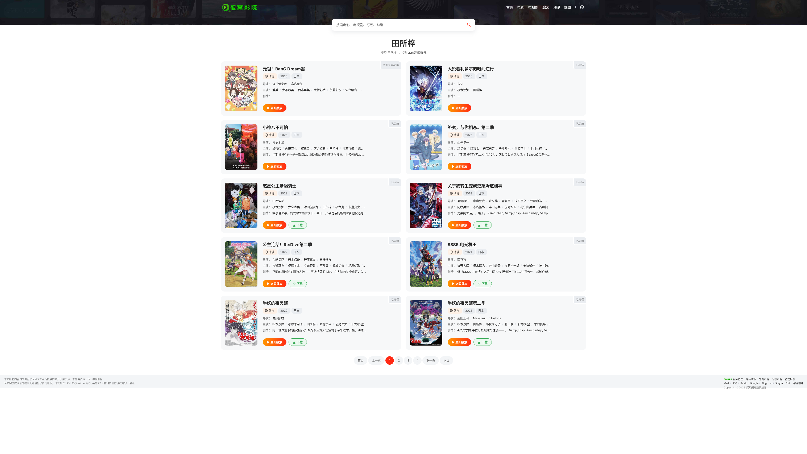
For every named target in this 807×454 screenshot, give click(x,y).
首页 (361, 360)
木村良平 (325, 324)
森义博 (493, 201)
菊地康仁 (463, 201)
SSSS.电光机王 (462, 244)
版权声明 (777, 379)
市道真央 (354, 207)
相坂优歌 (354, 265)
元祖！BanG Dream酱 (284, 68)
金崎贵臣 (278, 259)
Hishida (496, 318)
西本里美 (304, 90)
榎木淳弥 (463, 90)
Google (754, 383)
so (771, 383)
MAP (726, 383)
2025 (283, 76)
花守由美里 (527, 207)
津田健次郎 (311, 207)
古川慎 (543, 207)
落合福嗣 (320, 148)
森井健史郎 (279, 84)
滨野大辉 (463, 265)
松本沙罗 (278, 324)
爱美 (275, 90)
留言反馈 (790, 379)
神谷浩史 (545, 265)
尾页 (446, 360)
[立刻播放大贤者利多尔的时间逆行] (426, 88)
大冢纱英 (288, 90)
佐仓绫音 (351, 90)
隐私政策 (751, 379)
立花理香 (310, 265)
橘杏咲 (276, 148)
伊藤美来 (294, 265)
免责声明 (764, 379)
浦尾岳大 (341, 324)
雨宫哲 (461, 259)
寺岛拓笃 (479, 207)
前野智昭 (510, 207)
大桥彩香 (320, 90)
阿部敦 (324, 265)
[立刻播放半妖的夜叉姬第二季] (426, 323)
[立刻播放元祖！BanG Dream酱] (241, 88)
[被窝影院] (239, 7)
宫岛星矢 (297, 84)
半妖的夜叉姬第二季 (466, 303)
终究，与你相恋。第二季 (471, 127)
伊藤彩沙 (335, 90)
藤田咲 (509, 324)
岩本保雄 (294, 259)
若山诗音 (495, 265)
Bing (764, 383)
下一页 (430, 360)
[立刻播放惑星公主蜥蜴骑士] (241, 205)
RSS (734, 383)
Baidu (743, 383)
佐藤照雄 (278, 318)
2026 (468, 76)
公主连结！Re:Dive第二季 (287, 244)
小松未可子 (295, 324)
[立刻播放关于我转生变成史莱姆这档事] (426, 205)
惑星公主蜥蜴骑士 (279, 186)
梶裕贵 (305, 148)
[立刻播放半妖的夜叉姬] (241, 323)
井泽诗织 (348, 148)
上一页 (376, 360)
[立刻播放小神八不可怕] (241, 147)
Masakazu (480, 318)
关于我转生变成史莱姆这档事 (475, 186)
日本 (296, 76)
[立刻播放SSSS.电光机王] (426, 264)
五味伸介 (325, 259)
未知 (460, 84)
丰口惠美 (495, 207)
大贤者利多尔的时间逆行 (471, 68)
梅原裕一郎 (512, 265)
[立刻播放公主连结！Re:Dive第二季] (241, 264)
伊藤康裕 (536, 201)
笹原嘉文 (520, 201)
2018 (468, 193)
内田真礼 (291, 148)
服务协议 (738, 379)
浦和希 (474, 148)
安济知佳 (529, 265)
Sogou (779, 383)
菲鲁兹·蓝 (357, 324)
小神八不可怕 (275, 127)
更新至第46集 (391, 65)
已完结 (580, 65)
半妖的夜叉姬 (275, 303)
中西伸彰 (278, 201)
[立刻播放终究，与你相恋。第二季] (426, 147)
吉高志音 (489, 148)
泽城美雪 (338, 265)
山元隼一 (463, 142)
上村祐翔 (536, 148)
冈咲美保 (463, 207)
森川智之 (364, 148)
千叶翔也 (504, 148)
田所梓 (477, 90)
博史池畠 (278, 142)
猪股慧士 (520, 148)
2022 (283, 193)
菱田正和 (463, 318)
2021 (468, 252)
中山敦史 (479, 201)
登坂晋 (506, 201)
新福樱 (461, 148)
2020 (283, 310)
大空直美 (294, 207)
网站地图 (798, 383)
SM (788, 383)
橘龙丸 (339, 207)
